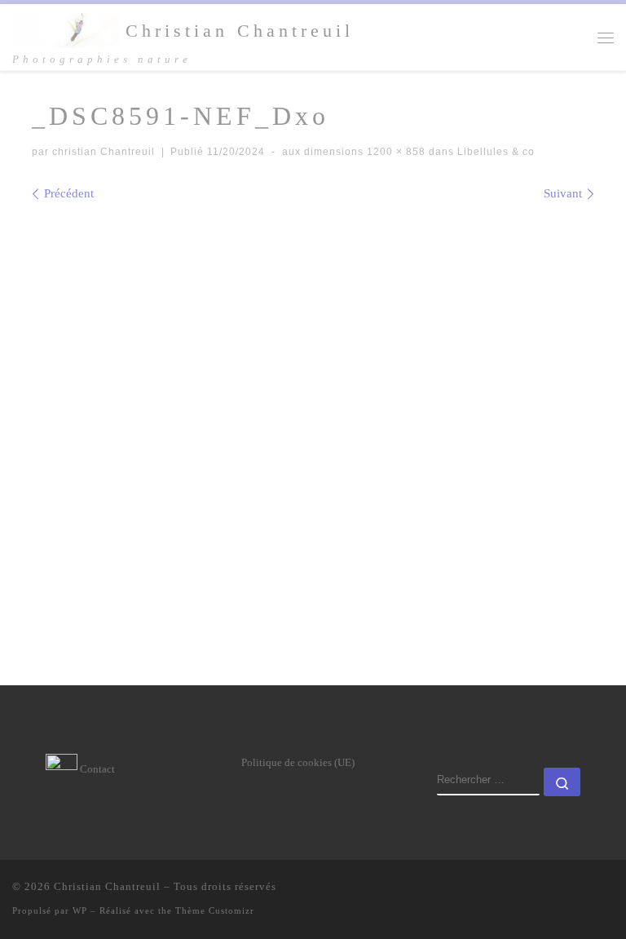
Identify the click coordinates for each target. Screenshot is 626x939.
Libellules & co (494, 151)
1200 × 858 (394, 151)
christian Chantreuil (103, 151)
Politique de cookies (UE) (298, 762)
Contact (96, 769)
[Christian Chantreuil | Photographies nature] (66, 28)
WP (80, 910)
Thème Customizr (214, 910)
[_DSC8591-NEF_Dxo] (313, 416)
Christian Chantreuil (107, 886)
